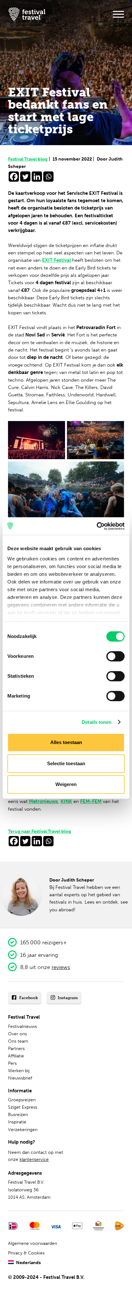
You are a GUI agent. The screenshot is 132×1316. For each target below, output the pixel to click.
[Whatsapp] (48, 176)
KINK (66, 801)
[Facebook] (14, 176)
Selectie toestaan (66, 763)
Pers (12, 1063)
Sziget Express (22, 1107)
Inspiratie (17, 1122)
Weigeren (66, 784)
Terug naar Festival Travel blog (39, 831)
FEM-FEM (91, 801)
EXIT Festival (56, 260)
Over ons (17, 1034)
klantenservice (34, 1159)
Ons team (18, 1041)
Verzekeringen (22, 1129)
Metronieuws (43, 801)
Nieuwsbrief (20, 1078)
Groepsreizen (22, 1100)
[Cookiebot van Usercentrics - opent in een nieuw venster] (97, 526)
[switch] (115, 656)
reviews (61, 967)
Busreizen (18, 1114)
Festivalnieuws (22, 1026)
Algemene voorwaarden (32, 1243)
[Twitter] (25, 176)
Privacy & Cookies (26, 1253)
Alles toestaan (66, 742)
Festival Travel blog (29, 159)
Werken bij (18, 1070)
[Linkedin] (37, 176)
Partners (16, 1048)
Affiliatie (16, 1056)
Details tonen (96, 722)
